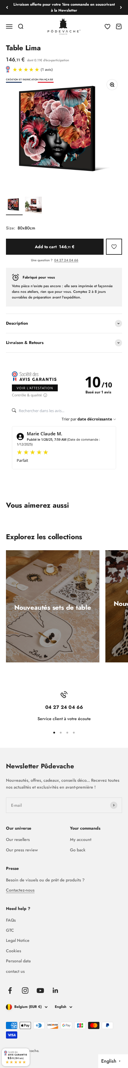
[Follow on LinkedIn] (55, 990)
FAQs (11, 920)
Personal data (18, 961)
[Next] (121, 7)
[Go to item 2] (33, 206)
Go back (77, 850)
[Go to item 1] (14, 206)
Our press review (22, 850)
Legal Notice (17, 940)
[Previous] (7, 7)
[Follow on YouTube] (40, 990)
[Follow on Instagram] (25, 990)
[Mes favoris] (114, 247)
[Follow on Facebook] (10, 990)
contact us (15, 971)
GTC (10, 930)
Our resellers (18, 839)
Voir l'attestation (35, 388)
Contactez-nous (20, 890)
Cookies (13, 951)
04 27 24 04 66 (66, 260)
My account (80, 839)
